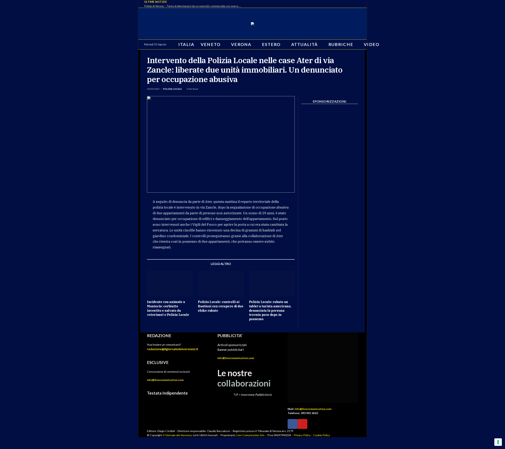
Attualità (304, 44)
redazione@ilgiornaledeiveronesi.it (172, 349)
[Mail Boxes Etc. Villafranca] (329, 115)
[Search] (386, 44)
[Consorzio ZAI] (329, 133)
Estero (271, 44)
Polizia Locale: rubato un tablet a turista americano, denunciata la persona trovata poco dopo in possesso (270, 310)
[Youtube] (302, 424)
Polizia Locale (172, 89)
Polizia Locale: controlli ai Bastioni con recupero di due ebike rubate (220, 306)
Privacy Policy (302, 435)
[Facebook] (292, 424)
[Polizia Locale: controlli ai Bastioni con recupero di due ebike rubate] (221, 284)
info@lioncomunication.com (165, 380)
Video (371, 44)
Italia (186, 44)
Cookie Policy (321, 435)
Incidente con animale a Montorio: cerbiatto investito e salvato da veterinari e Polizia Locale (168, 308)
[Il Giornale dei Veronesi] (252, 23)
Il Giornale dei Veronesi (177, 435)
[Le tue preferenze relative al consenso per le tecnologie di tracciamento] (498, 442)
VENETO (211, 44)
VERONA (241, 44)
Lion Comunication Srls (251, 435)
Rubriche (340, 44)
